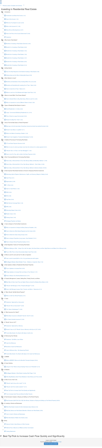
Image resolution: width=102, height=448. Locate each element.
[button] (1, 1)
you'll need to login (57, 441)
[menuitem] (1, 3)
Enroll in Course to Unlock (51, 443)
